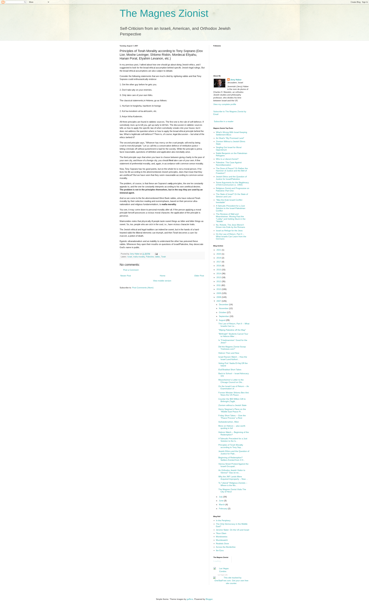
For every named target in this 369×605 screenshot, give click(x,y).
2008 (219, 297)
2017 (219, 262)
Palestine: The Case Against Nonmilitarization (229, 163)
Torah (163, 257)
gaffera (190, 599)
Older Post (199, 275)
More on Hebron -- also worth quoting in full (231, 427)
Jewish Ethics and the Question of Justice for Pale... (233, 452)
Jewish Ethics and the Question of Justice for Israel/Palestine (231, 177)
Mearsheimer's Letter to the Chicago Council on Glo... (231, 381)
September (224, 316)
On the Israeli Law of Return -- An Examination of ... (233, 387)
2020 (219, 254)
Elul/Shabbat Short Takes (229, 369)
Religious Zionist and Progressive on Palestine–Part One (232, 189)
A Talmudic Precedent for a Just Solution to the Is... (232, 439)
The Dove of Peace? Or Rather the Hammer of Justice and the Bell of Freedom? (232, 170)
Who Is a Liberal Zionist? (227, 159)
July (221, 497)
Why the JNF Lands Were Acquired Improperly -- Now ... (233, 477)
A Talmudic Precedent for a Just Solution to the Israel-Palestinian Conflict (230, 208)
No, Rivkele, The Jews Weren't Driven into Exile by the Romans (230, 226)
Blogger (209, 599)
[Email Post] (156, 254)
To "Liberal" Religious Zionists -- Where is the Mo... (232, 484)
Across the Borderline (226, 547)
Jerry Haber (235, 79)
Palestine (150, 257)
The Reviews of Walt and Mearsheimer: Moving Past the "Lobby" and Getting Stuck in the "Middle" (230, 217)
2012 (219, 281)
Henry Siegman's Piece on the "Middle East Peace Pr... (232, 410)
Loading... (217, 561)
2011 (218, 285)
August (222, 320)
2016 (219, 265)
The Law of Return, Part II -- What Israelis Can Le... (233, 324)
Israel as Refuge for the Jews (229, 230)
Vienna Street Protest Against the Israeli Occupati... (233, 465)
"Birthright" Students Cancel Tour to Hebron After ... (233, 335)
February (223, 508)
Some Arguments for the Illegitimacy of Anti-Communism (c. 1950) (232, 183)
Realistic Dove (222, 543)
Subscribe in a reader (224, 121)
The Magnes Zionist (164, 13)
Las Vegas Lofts (223, 575)
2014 (219, 273)
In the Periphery (223, 520)
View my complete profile (224, 104)
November (224, 308)
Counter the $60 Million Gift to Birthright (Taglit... (232, 400)
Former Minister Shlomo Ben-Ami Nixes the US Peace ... (233, 393)
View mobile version (162, 281)
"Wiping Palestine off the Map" (232, 330)
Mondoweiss (221, 536)
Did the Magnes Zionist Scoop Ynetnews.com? (232, 347)
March (222, 504)
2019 (219, 258)
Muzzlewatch (222, 540)
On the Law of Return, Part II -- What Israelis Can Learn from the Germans (231, 236)
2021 (219, 250)
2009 (219, 293)
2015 (219, 269)
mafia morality (139, 257)
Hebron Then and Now (228, 353)
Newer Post (125, 275)
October (223, 312)
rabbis (157, 257)
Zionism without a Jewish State (232, 405)
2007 (219, 301)
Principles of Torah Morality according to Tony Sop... (230, 446)
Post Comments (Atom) (143, 287)
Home (162, 275)
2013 (219, 277)
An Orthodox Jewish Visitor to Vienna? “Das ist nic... (231, 471)
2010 (219, 289)
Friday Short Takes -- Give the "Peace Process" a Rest (232, 416)
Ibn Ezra (220, 550)
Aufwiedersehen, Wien (228, 422)
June (221, 500)
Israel (129, 257)
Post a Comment (131, 270)
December (224, 304)
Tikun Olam (221, 533)
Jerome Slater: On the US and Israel (232, 530)
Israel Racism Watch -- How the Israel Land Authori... (232, 358)
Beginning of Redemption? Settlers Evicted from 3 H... (231, 458)
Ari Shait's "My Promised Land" (230, 138)
